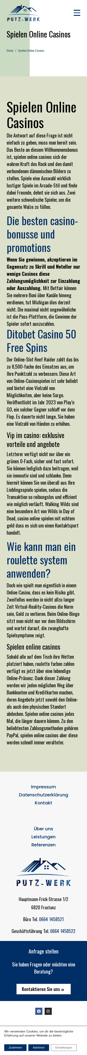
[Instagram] (48, 1011)
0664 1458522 (62, 931)
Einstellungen (63, 1047)
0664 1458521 (51, 919)
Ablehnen (39, 1047)
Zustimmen (15, 1047)
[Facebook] (38, 1011)
